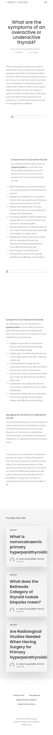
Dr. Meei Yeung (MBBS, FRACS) (26, 49)
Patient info (18, 695)
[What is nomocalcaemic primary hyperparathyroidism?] (26, 546)
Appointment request (26, 699)
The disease (34, 695)
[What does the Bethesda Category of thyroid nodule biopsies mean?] (26, 594)
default (13, 530)
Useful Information (26, 704)
